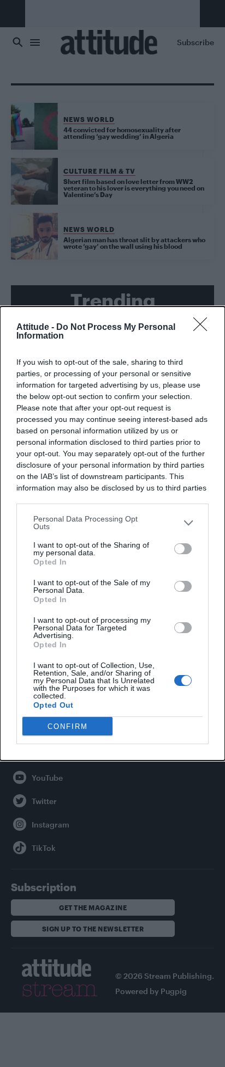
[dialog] (112, 533)
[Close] (203, 327)
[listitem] (112, 522)
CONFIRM (68, 726)
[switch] (183, 548)
